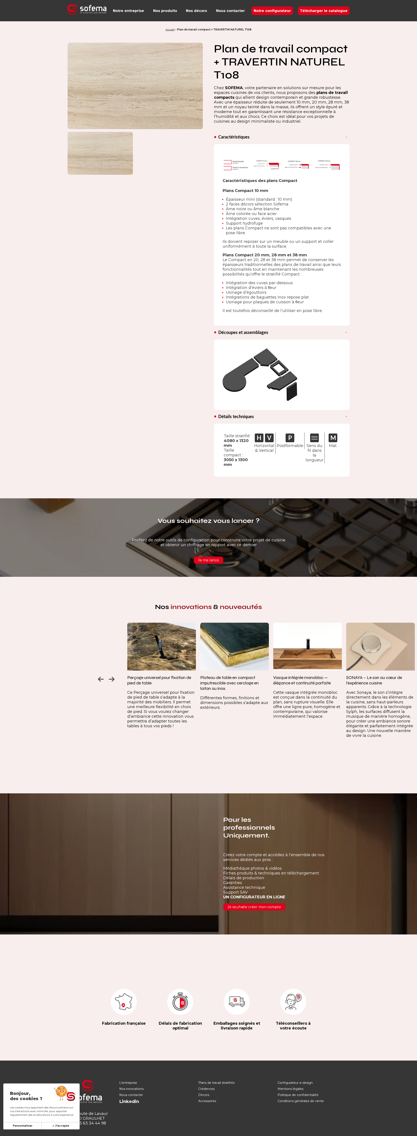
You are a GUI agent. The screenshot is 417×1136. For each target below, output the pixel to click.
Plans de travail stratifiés (216, 1083)
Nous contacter (230, 11)
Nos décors (196, 11)
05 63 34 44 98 (91, 1123)
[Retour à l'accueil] (86, 9)
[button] (100, 678)
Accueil (169, 29)
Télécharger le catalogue (324, 11)
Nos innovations (131, 1089)
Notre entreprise (128, 11)
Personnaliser (22, 1125)
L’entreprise (128, 1083)
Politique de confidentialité (298, 1095)
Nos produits (165, 11)
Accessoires (207, 1101)
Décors (203, 1095)
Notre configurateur (272, 11)
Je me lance (208, 560)
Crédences (206, 1089)
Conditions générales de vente (301, 1101)
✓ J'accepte (60, 1125)
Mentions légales (290, 1089)
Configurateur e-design (295, 1083)
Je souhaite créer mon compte (254, 907)
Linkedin (129, 1101)
